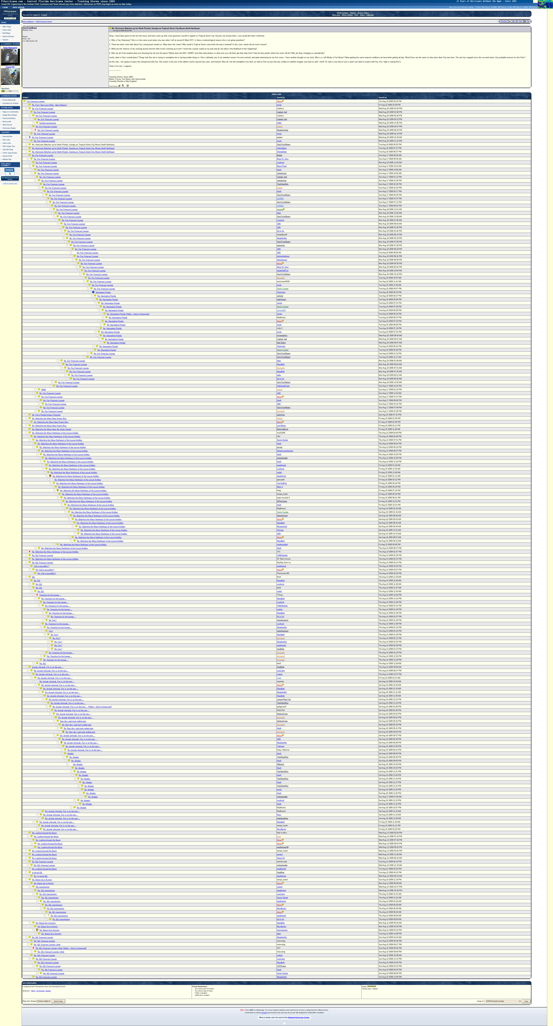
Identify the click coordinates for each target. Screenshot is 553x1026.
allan (279, 213)
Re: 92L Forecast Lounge (42, 555)
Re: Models (74, 757)
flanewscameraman (285, 451)
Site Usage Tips (9, 146)
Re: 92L (37, 581)
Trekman (280, 746)
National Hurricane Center (298, 1017)
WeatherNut (282, 238)
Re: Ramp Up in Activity (42, 880)
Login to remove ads (10, 183)
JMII (279, 224)
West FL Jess (283, 159)
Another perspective (47, 123)
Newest (12, 100)
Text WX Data (8, 149)
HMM (43, 390)
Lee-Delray (281, 425)
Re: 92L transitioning (46, 890)
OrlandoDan (282, 152)
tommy (280, 854)
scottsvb (280, 162)
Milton (487, 7)
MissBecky (281, 829)
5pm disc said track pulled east (73, 721)
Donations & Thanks (10, 103)
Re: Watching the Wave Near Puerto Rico (49, 418)
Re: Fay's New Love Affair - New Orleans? (49, 105)
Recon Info (7, 122)
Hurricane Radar (9, 128)
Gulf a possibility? (41, 566)
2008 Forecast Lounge (44, 21)
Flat (528, 21)
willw (279, 375)
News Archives (8, 36)
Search (5, 40)
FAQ (356, 15)
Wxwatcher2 (282, 526)
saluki (279, 472)
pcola (279, 105)
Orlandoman (282, 260)
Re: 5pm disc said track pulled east (76, 725)
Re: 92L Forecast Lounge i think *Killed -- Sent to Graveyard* (61, 948)
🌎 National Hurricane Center (10, 178)
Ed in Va (280, 231)
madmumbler (282, 544)
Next (521, 21)
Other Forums (342, 13)
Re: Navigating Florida (106, 296)
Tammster (281, 292)
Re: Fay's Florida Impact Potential (46, 415)
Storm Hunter (282, 440)
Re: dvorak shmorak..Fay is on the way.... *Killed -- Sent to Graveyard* (82, 707)
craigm (280, 609)
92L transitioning (42, 887)
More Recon (7, 125)
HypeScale (5, 88)
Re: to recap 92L (41, 876)
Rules (362, 15)
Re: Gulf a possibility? (45, 570)
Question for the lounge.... (50, 595)
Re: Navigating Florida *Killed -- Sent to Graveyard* (128, 314)
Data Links (7, 143)
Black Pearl (282, 166)
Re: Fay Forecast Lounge (42, 109)
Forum (5, 100)
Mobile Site (7, 159)
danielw (48, 991)
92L (33, 577)
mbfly (279, 123)
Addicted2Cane (283, 386)
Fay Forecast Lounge (35, 101)
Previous (503, 21)
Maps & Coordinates (11, 112)
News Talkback (28, 21)
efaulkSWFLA (282, 271)
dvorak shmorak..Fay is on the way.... (48, 667)
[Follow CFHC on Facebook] (9, 170)
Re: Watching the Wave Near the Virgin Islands (51, 429)
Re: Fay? (52, 620)
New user (336, 15)
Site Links (6, 140)
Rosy (279, 815)
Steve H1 (281, 858)
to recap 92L (37, 872)
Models (71, 754)
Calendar (370, 15)
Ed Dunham (40, 991)
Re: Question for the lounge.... (54, 599)
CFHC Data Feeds (10, 153)
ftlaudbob (281, 364)
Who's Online (347, 15)
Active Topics (363, 13)
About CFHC (8, 156)
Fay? (51, 631)
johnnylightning (283, 256)
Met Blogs (6, 33)
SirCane (280, 530)
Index (513, 21)
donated (264, 1012)
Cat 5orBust (282, 483)
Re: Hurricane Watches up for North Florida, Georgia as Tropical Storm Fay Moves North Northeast (73, 148)
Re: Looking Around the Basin (44, 833)
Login (5, 7)
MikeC (33, 991)
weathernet (281, 465)
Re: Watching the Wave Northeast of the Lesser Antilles (55, 433)
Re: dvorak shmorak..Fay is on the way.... (51, 671)
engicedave (281, 148)
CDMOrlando (282, 555)
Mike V (280, 487)
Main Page (7, 27)
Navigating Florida (103, 292)
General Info (7, 136)
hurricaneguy (282, 930)
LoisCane (281, 671)
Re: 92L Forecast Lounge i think (47, 945)
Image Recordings (10, 115)
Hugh (279, 170)
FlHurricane (10, 11)
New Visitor (18, 7)
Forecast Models (9, 118)
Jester (279, 303)
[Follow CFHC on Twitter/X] (10, 174)
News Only (7, 30)
